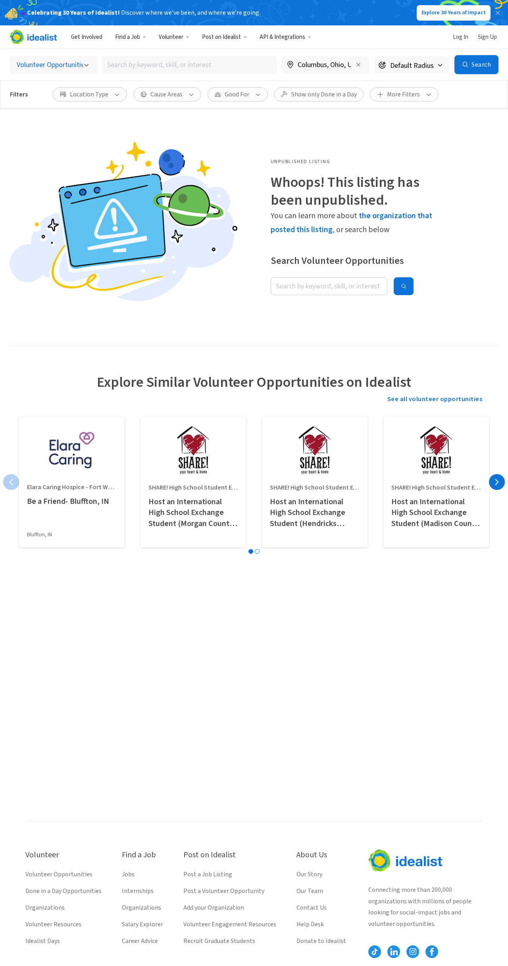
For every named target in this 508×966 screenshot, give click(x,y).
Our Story (309, 874)
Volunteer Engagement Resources (229, 924)
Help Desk (310, 924)
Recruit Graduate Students (219, 941)
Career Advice (140, 941)
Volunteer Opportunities (58, 874)
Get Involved (86, 37)
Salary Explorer (142, 924)
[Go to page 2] (257, 551)
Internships (138, 891)
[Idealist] (33, 37)
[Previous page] (11, 482)
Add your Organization (213, 907)
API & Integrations (282, 37)
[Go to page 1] (250, 551)
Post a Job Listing (207, 874)
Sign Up (487, 37)
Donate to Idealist (321, 941)
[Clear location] (358, 64)
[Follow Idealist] (374, 951)
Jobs (128, 874)
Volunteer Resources (53, 924)
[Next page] (497, 482)
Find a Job (127, 37)
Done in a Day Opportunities (63, 891)
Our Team (309, 891)
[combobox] (189, 64)
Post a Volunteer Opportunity (223, 891)
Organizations (45, 907)
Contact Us (311, 907)
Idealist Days (42, 941)
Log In (460, 37)
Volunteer (171, 37)
